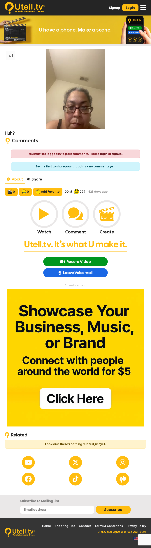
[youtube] (28, 462)
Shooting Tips (65, 526)
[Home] (25, 8)
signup (117, 154)
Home (46, 526)
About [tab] (17, 179)
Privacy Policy (136, 526)
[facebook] (28, 479)
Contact (85, 526)
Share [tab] (36, 179)
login (104, 154)
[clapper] (122, 479)
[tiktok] (75, 479)
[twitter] (75, 462)
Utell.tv (102, 532)
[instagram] (122, 462)
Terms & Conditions (109, 526)
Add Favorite (50, 192)
